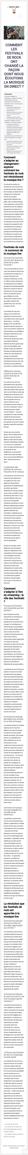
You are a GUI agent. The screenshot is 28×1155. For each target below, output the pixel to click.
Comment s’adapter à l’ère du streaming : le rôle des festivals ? (13, 121)
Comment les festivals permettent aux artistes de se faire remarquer (14, 128)
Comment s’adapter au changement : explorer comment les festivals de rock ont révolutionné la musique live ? (13, 99)
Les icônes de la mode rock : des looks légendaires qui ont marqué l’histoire (13, 1129)
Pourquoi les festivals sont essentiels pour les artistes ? (13, 125)
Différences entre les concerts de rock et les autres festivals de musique (14, 114)
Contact (22, 1146)
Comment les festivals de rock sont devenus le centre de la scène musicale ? (13, 109)
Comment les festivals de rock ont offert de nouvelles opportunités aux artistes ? (14, 143)
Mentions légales (14, 1148)
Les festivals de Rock (11, 1124)
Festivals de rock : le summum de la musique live (13, 104)
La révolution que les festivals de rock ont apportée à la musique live (13, 137)
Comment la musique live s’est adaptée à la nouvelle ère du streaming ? (13, 132)
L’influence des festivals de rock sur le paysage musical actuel (14, 152)
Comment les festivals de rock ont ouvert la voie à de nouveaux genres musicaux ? (14, 148)
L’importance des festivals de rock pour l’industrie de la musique (14, 118)
